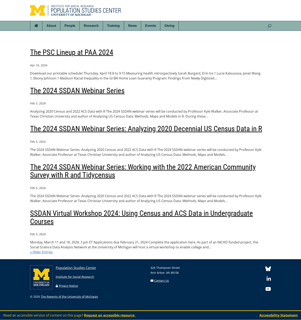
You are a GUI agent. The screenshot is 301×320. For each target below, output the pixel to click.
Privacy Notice (68, 286)
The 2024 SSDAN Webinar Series (77, 90)
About (51, 25)
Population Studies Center (76, 268)
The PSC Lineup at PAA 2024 (71, 52)
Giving (169, 25)
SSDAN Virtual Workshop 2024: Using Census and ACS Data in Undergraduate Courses (141, 217)
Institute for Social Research (75, 277)
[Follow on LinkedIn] (269, 280)
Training (113, 25)
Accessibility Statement (278, 315)
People (69, 25)
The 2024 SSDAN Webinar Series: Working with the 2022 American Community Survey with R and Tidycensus (143, 171)
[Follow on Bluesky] (268, 269)
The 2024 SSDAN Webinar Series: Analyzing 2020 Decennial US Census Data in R (146, 128)
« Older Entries (41, 252)
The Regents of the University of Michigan (69, 297)
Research (91, 25)
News (132, 25)
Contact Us (161, 281)
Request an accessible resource (109, 315)
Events (150, 25)
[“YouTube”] (268, 290)
